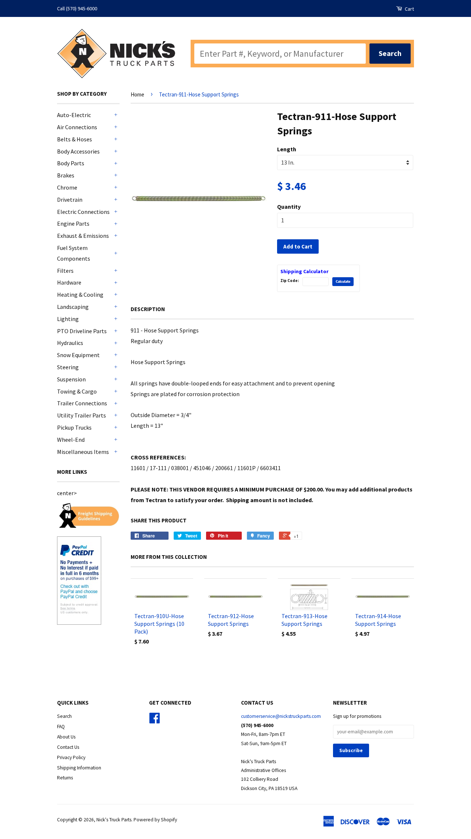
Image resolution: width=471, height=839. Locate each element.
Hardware (69, 282)
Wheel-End (71, 439)
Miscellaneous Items (83, 451)
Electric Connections (83, 211)
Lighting (68, 318)
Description (148, 309)
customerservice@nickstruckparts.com (281, 716)
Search (64, 716)
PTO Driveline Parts (82, 331)
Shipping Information (79, 768)
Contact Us (68, 747)
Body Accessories (78, 151)
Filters (65, 270)
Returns (65, 778)
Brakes (65, 175)
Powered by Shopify (155, 820)
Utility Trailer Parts (81, 415)
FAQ (61, 726)
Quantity (289, 206)
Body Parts (70, 163)
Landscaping (73, 306)
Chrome (67, 187)
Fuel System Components (73, 253)
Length (286, 149)
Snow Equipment (78, 355)
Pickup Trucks (74, 427)
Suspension (71, 379)
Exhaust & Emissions (83, 235)
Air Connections (77, 127)
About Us (66, 737)
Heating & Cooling (80, 294)
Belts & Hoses (74, 139)
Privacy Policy (71, 757)
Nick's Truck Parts (113, 820)
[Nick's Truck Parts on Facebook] (154, 721)
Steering (68, 367)
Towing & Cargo (77, 391)
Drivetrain (69, 199)
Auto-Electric (74, 115)
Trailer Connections (82, 403)
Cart (409, 9)
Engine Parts (73, 223)
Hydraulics (70, 342)
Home (137, 94)
